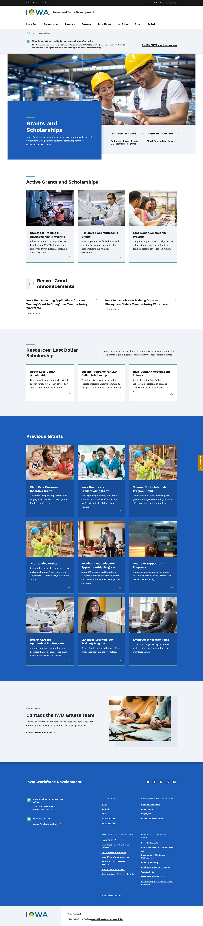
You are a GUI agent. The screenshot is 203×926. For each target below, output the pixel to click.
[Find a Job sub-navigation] (38, 24)
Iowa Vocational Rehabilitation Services (116, 846)
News (104, 814)
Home (31, 33)
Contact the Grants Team (39, 732)
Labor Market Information (114, 852)
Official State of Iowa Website (38, 3)
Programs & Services (168, 3)
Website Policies (149, 872)
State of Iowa (151, 877)
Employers (146, 814)
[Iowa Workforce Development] (38, 12)
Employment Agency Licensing (155, 867)
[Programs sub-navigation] (92, 24)
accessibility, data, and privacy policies (107, 919)
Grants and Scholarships (113, 869)
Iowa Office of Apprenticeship (115, 857)
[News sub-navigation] (142, 24)
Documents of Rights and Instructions (153, 856)
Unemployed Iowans (150, 804)
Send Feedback (74, 914)
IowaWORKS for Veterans (113, 863)
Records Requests (149, 843)
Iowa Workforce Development (73, 12)
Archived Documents (111, 895)
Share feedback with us (45, 824)
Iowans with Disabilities (152, 818)
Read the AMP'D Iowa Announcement (159, 45)
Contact (105, 809)
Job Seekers (147, 809)
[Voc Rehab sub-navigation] (129, 24)
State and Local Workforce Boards (118, 874)
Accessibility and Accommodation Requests (157, 882)
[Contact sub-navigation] (156, 24)
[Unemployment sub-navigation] (59, 24)
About (104, 804)
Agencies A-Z (151, 3)
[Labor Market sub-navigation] (112, 24)
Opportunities (44, 33)
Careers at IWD (109, 823)
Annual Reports (109, 818)
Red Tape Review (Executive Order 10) (157, 848)
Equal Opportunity (149, 862)
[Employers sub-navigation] (76, 24)
